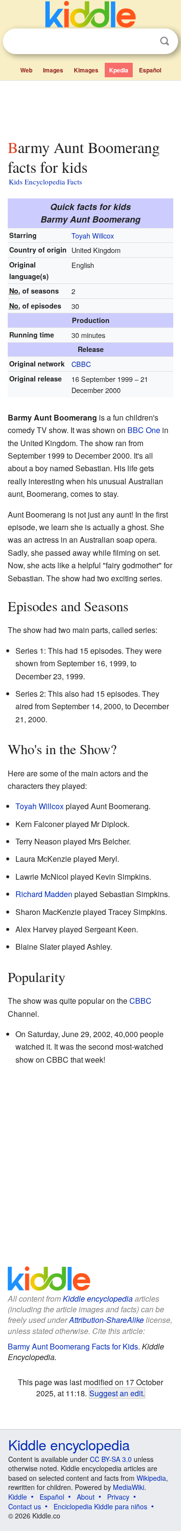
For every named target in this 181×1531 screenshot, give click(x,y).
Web (26, 70)
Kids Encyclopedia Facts (45, 181)
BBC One (143, 429)
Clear (145, 41)
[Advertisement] (90, 107)
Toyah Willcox (92, 235)
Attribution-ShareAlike (106, 1319)
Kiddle (17, 1497)
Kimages (86, 70)
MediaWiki (128, 1487)
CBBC (81, 364)
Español (150, 70)
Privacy (118, 1497)
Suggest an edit (116, 1393)
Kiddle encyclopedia (98, 1298)
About (86, 1497)
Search (164, 41)
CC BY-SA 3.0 (111, 1459)
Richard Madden (43, 893)
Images (53, 70)
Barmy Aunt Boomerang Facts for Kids (73, 1346)
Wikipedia (151, 1478)
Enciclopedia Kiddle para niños (100, 1506)
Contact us (24, 1506)
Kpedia (118, 70)
